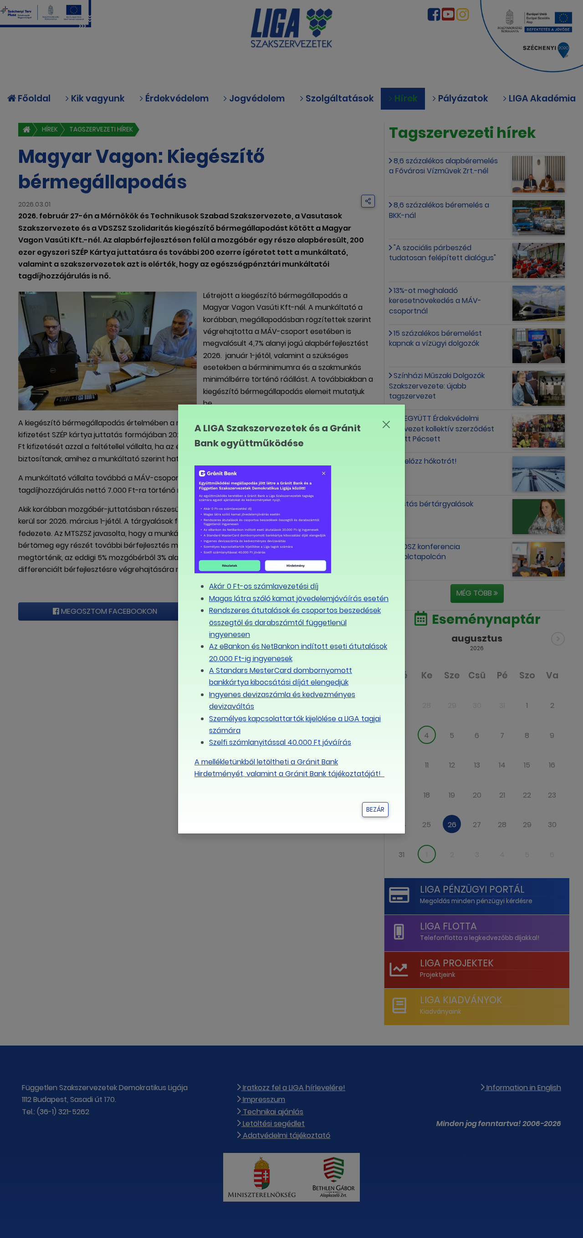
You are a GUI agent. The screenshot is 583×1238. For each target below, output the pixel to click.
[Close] (386, 424)
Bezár (375, 809)
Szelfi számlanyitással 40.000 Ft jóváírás (280, 742)
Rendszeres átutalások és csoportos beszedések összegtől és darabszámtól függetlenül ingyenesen (295, 622)
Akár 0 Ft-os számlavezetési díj (263, 586)
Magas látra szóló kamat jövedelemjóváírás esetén (299, 598)
